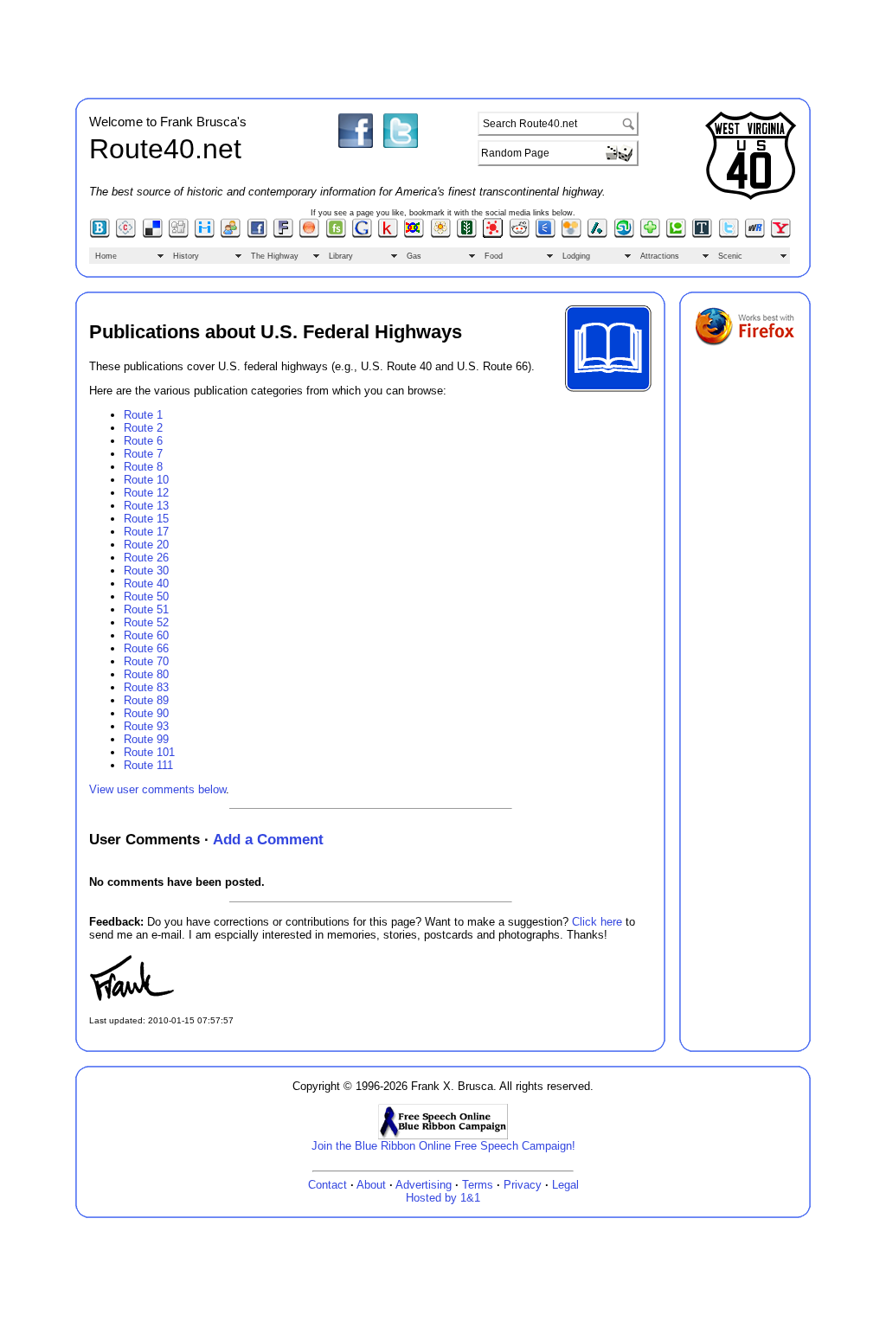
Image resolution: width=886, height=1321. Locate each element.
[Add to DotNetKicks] (230, 234)
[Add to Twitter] (729, 234)
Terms (477, 1184)
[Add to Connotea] (126, 234)
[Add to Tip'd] (702, 234)
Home (106, 256)
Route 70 (146, 661)
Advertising (423, 1184)
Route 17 (146, 531)
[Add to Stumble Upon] (624, 234)
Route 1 (143, 414)
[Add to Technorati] (676, 234)
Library (341, 256)
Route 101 (149, 752)
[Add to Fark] (283, 234)
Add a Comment (268, 839)
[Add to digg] (178, 234)
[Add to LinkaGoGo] (414, 234)
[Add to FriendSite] (336, 234)
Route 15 (146, 518)
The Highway (275, 256)
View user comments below (157, 789)
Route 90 (146, 713)
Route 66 (146, 648)
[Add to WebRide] (755, 234)
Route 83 (146, 687)
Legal (565, 1184)
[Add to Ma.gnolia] (441, 234)
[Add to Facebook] (257, 234)
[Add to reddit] (519, 234)
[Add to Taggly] (650, 234)
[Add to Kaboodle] (388, 234)
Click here (597, 921)
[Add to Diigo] (204, 234)
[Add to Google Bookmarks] (362, 234)
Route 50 (146, 596)
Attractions (659, 256)
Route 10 (146, 479)
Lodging (576, 256)
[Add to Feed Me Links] (309, 234)
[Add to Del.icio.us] (153, 234)
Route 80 (146, 674)
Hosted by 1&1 (443, 1197)
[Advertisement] (443, 46)
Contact (327, 1184)
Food (494, 256)
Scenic (730, 256)
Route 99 (146, 739)
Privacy (523, 1184)
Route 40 (146, 583)
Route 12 (146, 492)
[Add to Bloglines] (100, 234)
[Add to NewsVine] (467, 234)
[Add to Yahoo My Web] (781, 234)
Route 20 (146, 544)
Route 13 (146, 505)
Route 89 (146, 700)
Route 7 (143, 453)
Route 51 (146, 609)
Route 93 (146, 726)
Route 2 (143, 427)
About (371, 1184)
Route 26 (146, 557)
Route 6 (143, 440)
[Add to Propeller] (493, 234)
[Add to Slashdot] (597, 234)
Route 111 (148, 765)
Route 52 (146, 622)
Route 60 (146, 635)
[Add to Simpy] (571, 234)
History (186, 256)
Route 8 (143, 466)
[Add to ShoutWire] (545, 234)
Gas (414, 256)
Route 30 (146, 570)
